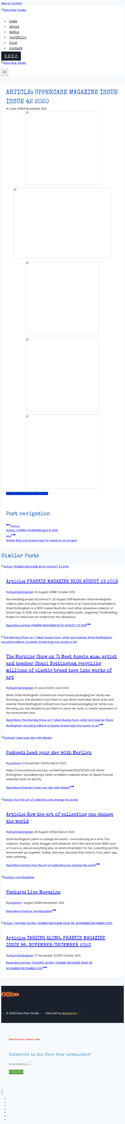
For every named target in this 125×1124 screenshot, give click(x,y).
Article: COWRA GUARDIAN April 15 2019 (32, 528)
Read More (46, 625)
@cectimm (69, 1013)
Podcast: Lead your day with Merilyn (49, 753)
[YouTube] (17, 995)
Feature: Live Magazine (33, 892)
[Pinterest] (13, 995)
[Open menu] (4, 72)
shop (9, 1119)
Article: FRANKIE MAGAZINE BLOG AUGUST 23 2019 (62, 582)
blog (13, 43)
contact (15, 48)
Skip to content (11, 3)
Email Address (18, 1064)
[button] (27, 493)
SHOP (12, 56)
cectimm (15, 763)
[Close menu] (2, 1092)
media (14, 32)
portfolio (17, 37)
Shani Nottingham (21, 592)
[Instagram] (8, 995)
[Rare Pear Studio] (13, 10)
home (13, 21)
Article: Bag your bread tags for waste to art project (41, 538)
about (14, 27)
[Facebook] (3, 995)
